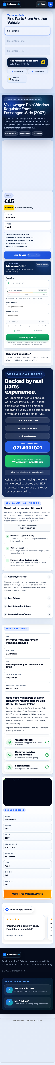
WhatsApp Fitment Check (27, 462)
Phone (12, 311)
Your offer (10, 278)
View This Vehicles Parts (27, 893)
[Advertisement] (27, 1042)
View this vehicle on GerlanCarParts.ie (27, 472)
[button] (27, 62)
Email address (11, 302)
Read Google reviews (19, 909)
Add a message (26, 322)
